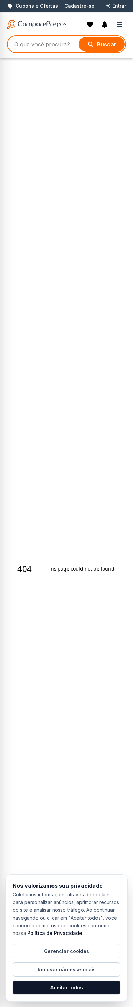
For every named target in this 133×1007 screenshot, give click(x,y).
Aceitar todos (66, 987)
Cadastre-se (79, 6)
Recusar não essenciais (67, 969)
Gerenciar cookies (66, 951)
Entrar (119, 6)
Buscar (106, 44)
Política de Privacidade (54, 933)
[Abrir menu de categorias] (121, 24)
